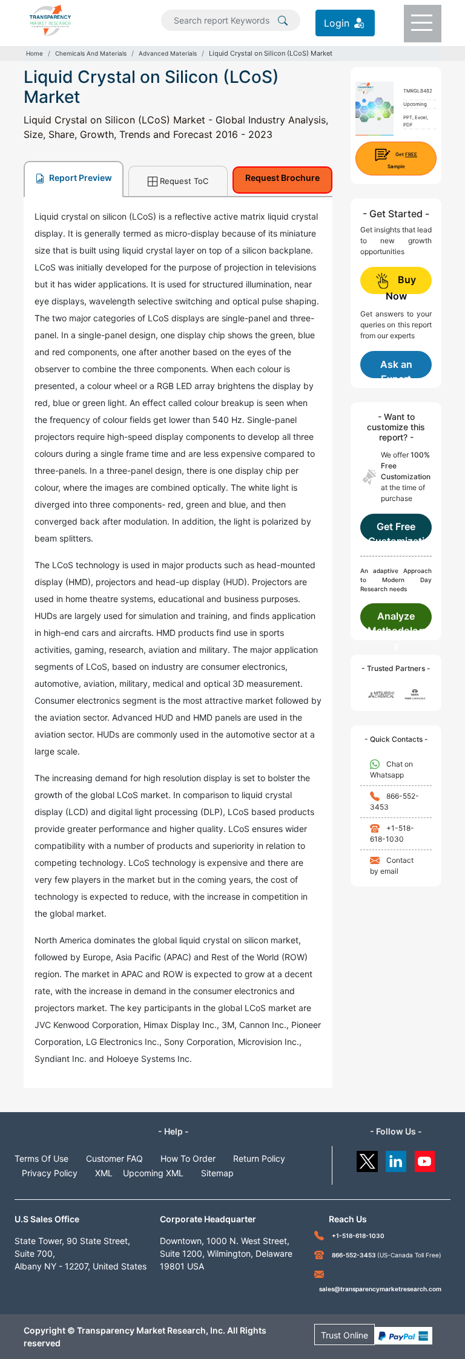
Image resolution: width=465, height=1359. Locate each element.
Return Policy (259, 1158)
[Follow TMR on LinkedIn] (396, 1158)
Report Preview (79, 177)
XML (104, 1173)
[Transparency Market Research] (50, 19)
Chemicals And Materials (91, 53)
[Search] (282, 19)
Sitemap (217, 1173)
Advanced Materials (168, 53)
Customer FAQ (114, 1158)
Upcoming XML (153, 1173)
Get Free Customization (396, 530)
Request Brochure (282, 177)
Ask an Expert (396, 368)
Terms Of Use (41, 1158)
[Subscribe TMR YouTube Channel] (425, 1158)
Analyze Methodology (396, 620)
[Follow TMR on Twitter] (367, 1158)
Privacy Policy (50, 1173)
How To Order (188, 1158)
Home (34, 53)
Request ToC (184, 181)
